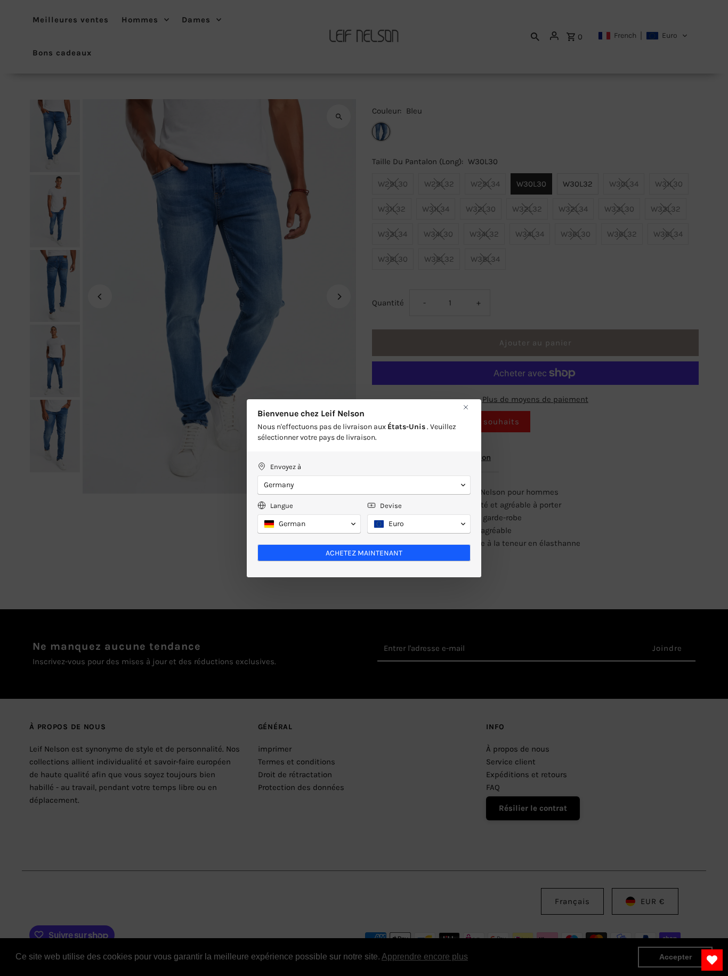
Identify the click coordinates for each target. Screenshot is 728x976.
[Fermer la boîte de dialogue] (465, 407)
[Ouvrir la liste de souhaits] (712, 960)
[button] (364, 485)
